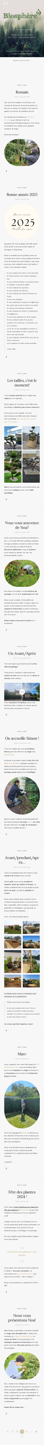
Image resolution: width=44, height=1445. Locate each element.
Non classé (22, 85)
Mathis (24, 1133)
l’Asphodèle (24, 1210)
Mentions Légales (27, 54)
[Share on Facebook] (6, 171)
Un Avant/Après (22, 653)
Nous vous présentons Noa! (22, 1318)
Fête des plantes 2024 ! (21, 1194)
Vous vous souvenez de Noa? (22, 525)
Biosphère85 (9, 755)
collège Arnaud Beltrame (23, 1336)
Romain (22, 92)
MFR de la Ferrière (12, 763)
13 (36, 1431)
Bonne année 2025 (22, 194)
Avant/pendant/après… (22, 860)
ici (8, 541)
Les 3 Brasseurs (23, 419)
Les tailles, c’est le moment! (22, 382)
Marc (30, 822)
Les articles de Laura (25, 1274)
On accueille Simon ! (22, 738)
